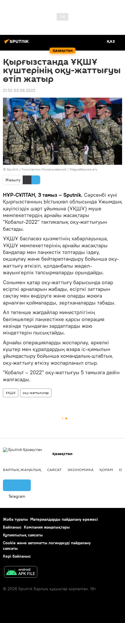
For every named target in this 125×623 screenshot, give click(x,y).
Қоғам (106, 469)
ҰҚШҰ (11, 393)
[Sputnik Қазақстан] (17, 43)
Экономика (80, 469)
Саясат (54, 469)
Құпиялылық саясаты (23, 535)
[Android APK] (20, 572)
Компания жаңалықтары (47, 527)
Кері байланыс (17, 556)
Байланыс (12, 527)
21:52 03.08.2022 (19, 90)
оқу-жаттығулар (36, 393)
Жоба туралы (15, 519)
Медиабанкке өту (83, 169)
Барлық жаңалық (22, 469)
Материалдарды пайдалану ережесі (64, 519)
